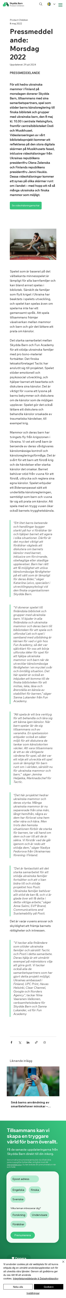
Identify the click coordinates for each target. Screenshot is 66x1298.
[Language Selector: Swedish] (51, 4)
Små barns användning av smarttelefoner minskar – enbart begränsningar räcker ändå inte (32, 1104)
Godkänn (49, 1286)
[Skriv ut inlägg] (44, 1042)
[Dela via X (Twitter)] (19, 1042)
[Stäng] (61, 1264)
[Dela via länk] (36, 1042)
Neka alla (18, 1286)
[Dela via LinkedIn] (28, 1042)
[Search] (41, 4)
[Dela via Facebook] (11, 1042)
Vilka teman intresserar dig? (25, 1208)
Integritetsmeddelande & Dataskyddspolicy (35, 1278)
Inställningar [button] (33, 1293)
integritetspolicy (14, 1164)
